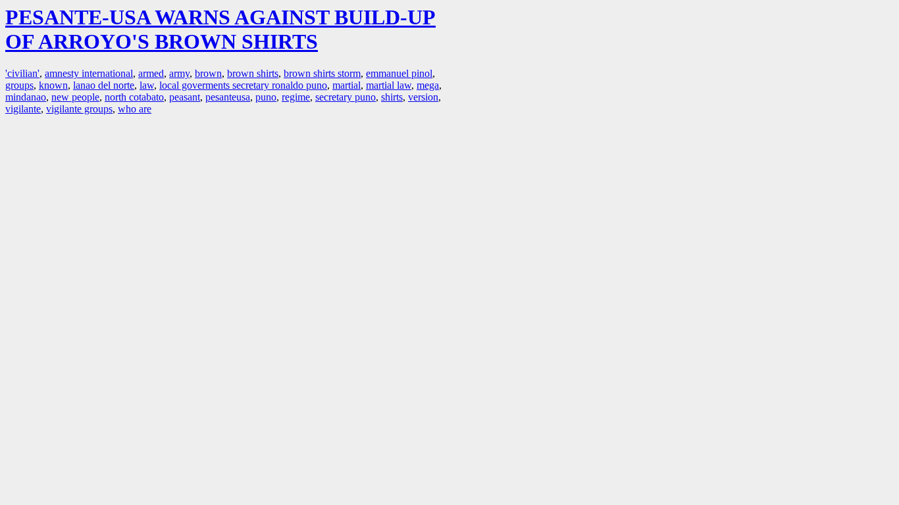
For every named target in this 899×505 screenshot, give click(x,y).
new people (75, 97)
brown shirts (252, 73)
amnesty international (89, 73)
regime (296, 97)
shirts (392, 97)
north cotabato (134, 97)
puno (265, 97)
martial (346, 85)
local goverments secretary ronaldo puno (243, 85)
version (423, 97)
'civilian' (22, 73)
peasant (184, 97)
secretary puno (345, 97)
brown (208, 73)
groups (19, 85)
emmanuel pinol (399, 73)
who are (134, 108)
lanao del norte (103, 85)
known (53, 85)
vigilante (23, 108)
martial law (388, 85)
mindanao (25, 97)
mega (428, 85)
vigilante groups (79, 108)
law (147, 85)
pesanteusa (227, 97)
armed (151, 73)
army (179, 73)
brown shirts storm (322, 73)
